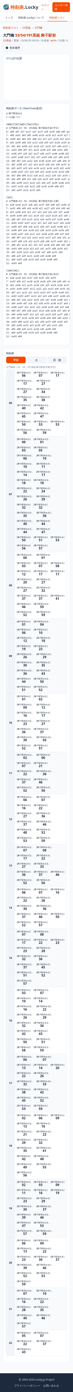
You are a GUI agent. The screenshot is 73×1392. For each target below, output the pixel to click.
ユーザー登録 (61, 7)
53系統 (26, 27)
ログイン (45, 7)
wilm (54, 40)
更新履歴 (15, 47)
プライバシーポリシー (27, 1385)
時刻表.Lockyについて (31, 17)
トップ (9, 17)
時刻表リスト (57, 17)
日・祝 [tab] (57, 360)
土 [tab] (36, 360)
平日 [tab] (16, 360)
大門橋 (38, 27)
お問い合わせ (51, 1385)
